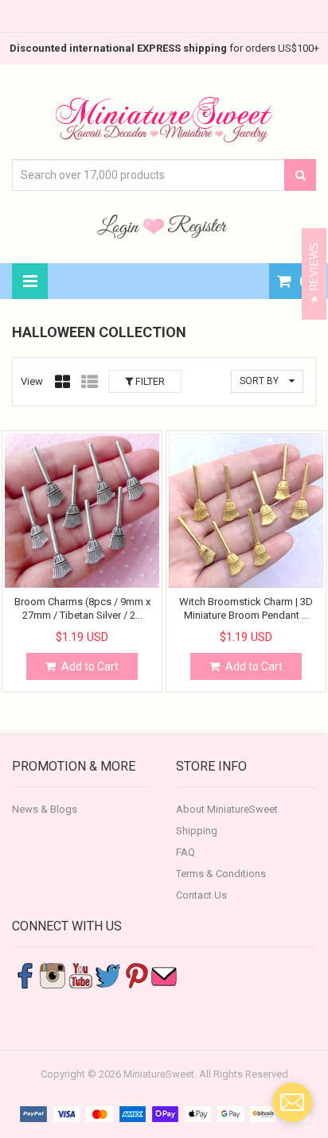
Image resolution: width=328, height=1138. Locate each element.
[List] (89, 382)
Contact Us (201, 895)
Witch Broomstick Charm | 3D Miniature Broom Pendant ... (246, 608)
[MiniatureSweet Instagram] (52, 975)
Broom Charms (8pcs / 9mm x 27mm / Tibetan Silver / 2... (82, 608)
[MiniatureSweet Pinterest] (136, 975)
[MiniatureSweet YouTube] (80, 975)
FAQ (185, 852)
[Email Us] (164, 975)
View (32, 381)
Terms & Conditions (221, 874)
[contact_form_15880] (292, 1102)
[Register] (197, 226)
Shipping (196, 831)
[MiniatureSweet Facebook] (24, 975)
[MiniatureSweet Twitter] (108, 975)
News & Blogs (44, 809)
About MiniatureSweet (227, 809)
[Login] (120, 226)
